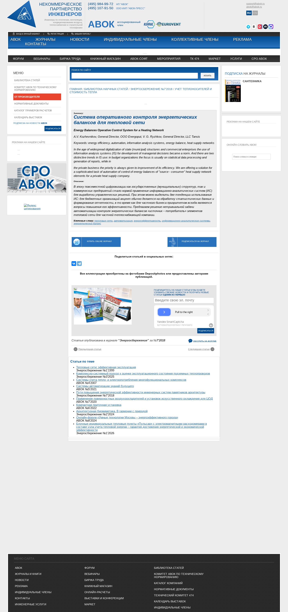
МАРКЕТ (215, 58)
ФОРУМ (18, 58)
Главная (76, 89)
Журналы (45, 39)
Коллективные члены (194, 39)
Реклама (242, 39)
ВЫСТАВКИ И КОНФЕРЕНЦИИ (104, 598)
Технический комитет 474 (174, 595)
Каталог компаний (168, 583)
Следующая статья (199, 349)
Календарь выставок (28, 117)
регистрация (57, 34)
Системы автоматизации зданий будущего (105, 386)
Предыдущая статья (89, 349)
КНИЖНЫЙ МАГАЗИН (98, 586)
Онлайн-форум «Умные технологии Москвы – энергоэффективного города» (127, 417)
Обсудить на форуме (204, 341)
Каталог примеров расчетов (33, 110)
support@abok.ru (255, 3)
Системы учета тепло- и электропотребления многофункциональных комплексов (131, 379)
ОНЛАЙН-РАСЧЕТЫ (97, 592)
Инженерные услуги (30, 604)
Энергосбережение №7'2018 (151, 89)
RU (249, 13)
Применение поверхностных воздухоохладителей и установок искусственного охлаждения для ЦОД (144, 398)
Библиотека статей (27, 80)
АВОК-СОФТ (139, 58)
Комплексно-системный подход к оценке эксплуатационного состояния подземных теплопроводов (143, 373)
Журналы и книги (28, 574)
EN (255, 13)
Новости (79, 39)
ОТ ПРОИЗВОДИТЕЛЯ (27, 96)
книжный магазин (105, 58)
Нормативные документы (31, 103)
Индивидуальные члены (130, 39)
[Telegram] (79, 263)
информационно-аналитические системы (186, 220)
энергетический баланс (87, 223)
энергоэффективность (147, 220)
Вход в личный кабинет (28, 34)
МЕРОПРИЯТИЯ (168, 58)
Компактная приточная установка (98, 404)
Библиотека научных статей (106, 89)
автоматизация (123, 220)
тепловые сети (103, 220)
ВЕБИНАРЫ (92, 574)
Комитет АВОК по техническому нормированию (35, 88)
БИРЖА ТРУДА (94, 580)
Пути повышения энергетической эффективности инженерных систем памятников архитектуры (140, 392)
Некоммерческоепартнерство (60, 9)
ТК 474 (194, 58)
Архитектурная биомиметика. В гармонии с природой (112, 411)
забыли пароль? (83, 34)
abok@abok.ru (254, 6)
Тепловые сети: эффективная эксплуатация (106, 367)
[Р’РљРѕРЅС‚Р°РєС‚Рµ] (74, 263)
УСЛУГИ (236, 58)
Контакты (35, 44)
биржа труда (70, 58)
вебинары (42, 58)
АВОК (15, 39)
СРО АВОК (259, 58)
